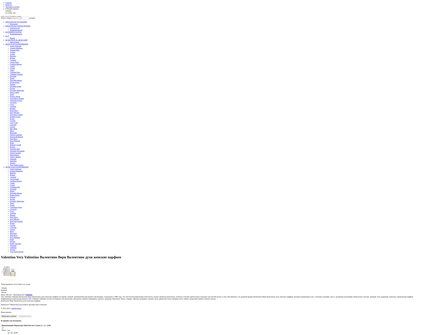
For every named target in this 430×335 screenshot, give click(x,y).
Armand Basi (14, 50)
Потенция (13, 24)
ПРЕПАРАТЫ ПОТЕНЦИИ (16, 22)
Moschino (13, 133)
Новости (8, 5)
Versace (12, 163)
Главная (8, 3)
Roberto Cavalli (15, 145)
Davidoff (13, 76)
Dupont (12, 84)
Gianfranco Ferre (16, 101)
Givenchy (13, 103)
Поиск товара (6, 18)
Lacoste (12, 121)
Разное (12, 38)
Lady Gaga (14, 123)
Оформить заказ (25, 316)
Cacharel (13, 60)
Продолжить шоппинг (9, 316)
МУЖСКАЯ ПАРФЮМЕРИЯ (16, 167)
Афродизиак (14, 42)
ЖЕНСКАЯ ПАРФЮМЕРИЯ (16, 44)
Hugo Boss (14, 111)
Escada (12, 88)
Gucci (12, 105)
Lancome (13, 125)
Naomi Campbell (16, 135)
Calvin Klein (14, 62)
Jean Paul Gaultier (16, 115)
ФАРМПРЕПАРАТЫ (13, 32)
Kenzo (12, 119)
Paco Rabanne (15, 141)
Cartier (12, 66)
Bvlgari (12, 58)
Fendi (12, 94)
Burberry (13, 56)
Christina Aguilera (16, 74)
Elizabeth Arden (15, 86)
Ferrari (12, 205)
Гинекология (15, 28)
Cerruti (12, 68)
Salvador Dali (15, 149)
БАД (7, 36)
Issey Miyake (14, 113)
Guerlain (13, 107)
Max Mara (13, 129)
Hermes (12, 109)
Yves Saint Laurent (16, 165)
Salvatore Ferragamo (17, 151)
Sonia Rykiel (14, 155)
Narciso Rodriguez (16, 137)
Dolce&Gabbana (16, 80)
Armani (12, 52)
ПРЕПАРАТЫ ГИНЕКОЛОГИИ (17, 26)
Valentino (13, 161)
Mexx (12, 131)
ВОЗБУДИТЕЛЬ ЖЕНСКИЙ (16, 40)
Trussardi (13, 159)
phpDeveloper (16, 308)
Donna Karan (14, 82)
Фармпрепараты (16, 30)
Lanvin (12, 127)
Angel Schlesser (15, 46)
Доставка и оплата (12, 7)
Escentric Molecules (17, 90)
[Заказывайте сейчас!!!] (9, 280)
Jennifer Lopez (15, 117)
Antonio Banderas (16, 48)
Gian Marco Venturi (17, 99)
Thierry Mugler (15, 157)
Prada (12, 143)
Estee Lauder (14, 92)
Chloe (12, 70)
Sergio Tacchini (15, 153)
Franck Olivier (15, 96)
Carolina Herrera (16, 64)
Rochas (12, 147)
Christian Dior (15, 72)
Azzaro (12, 54)
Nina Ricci (13, 139)
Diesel (12, 78)
